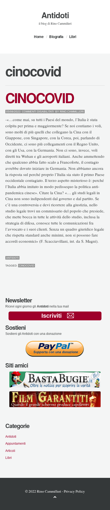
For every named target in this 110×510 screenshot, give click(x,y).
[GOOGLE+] (103, 258)
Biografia (56, 36)
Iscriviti (51, 315)
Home (38, 36)
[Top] (55, 497)
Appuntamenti (15, 443)
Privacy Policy (74, 491)
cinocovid (26, 265)
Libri (72, 36)
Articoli (10, 450)
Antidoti (55, 15)
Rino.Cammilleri (72, 111)
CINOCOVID (39, 97)
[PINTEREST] (94, 258)
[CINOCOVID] (90, 258)
